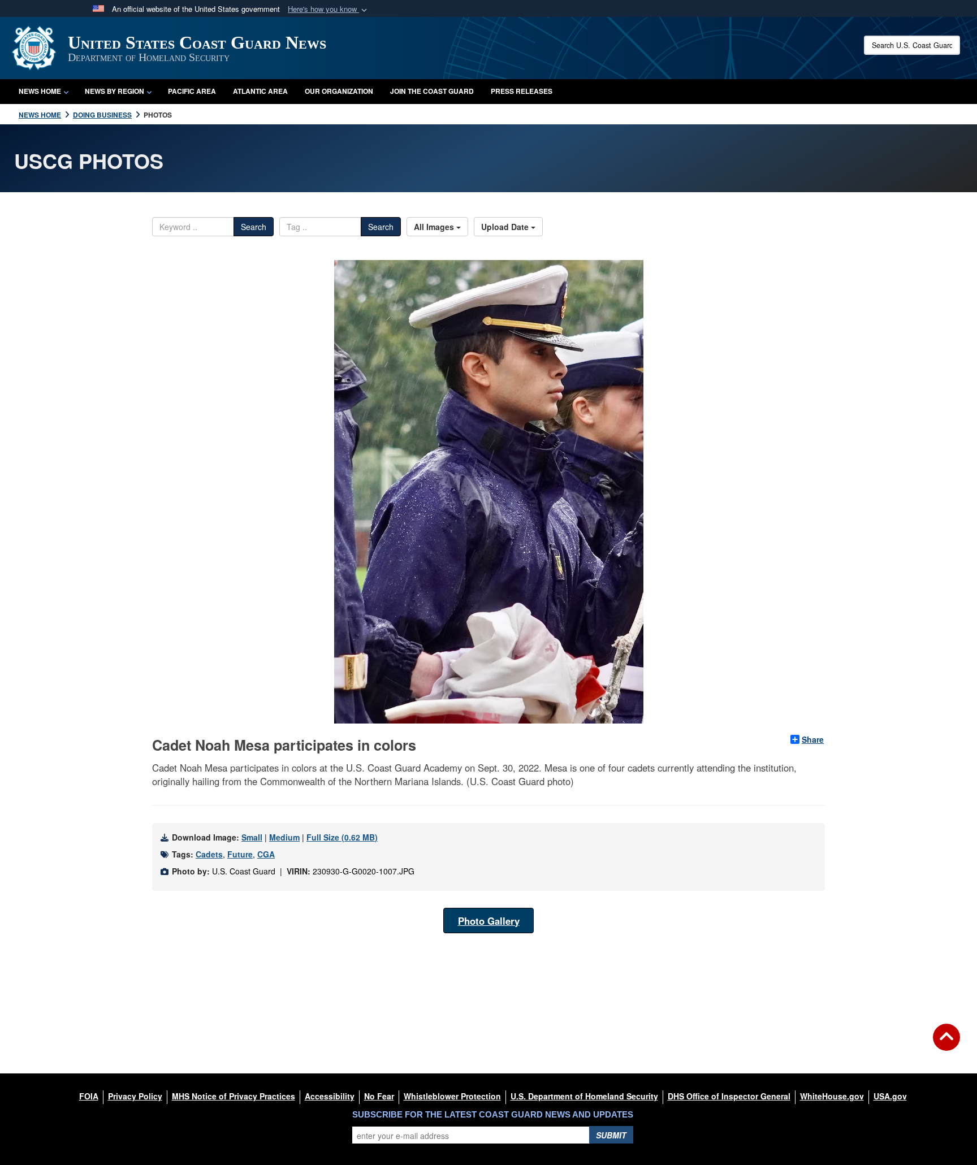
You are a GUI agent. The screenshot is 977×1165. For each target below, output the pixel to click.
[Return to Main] (946, 1044)
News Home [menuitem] (40, 91)
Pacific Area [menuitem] (192, 91)
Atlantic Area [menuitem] (260, 91)
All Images (435, 226)
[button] (328, 9)
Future (240, 854)
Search (253, 226)
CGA (266, 854)
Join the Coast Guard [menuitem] (432, 91)
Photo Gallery (489, 921)
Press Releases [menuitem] (521, 91)
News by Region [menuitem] (114, 91)
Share (813, 739)
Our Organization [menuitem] (339, 91)
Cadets (209, 854)
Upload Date (506, 226)
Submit (611, 1135)
